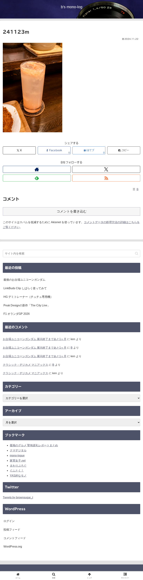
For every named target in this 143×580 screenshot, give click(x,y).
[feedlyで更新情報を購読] (37, 178)
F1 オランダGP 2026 (16, 313)
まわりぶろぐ (18, 465)
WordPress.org (12, 546)
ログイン (9, 521)
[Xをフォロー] (106, 169)
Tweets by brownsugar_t (18, 497)
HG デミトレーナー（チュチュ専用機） (28, 296)
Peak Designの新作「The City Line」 (26, 305)
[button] (123, 150)
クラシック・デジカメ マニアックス (25, 364)
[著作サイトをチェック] (37, 169)
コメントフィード (14, 538)
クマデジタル (18, 450)
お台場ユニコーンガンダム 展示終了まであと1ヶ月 (34, 339)
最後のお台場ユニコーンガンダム (24, 279)
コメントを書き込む (71, 211)
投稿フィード (11, 529)
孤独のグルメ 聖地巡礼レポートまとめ (34, 445)
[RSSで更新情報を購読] (106, 178)
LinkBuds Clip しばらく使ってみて (25, 288)
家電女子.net (17, 460)
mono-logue (17, 455)
